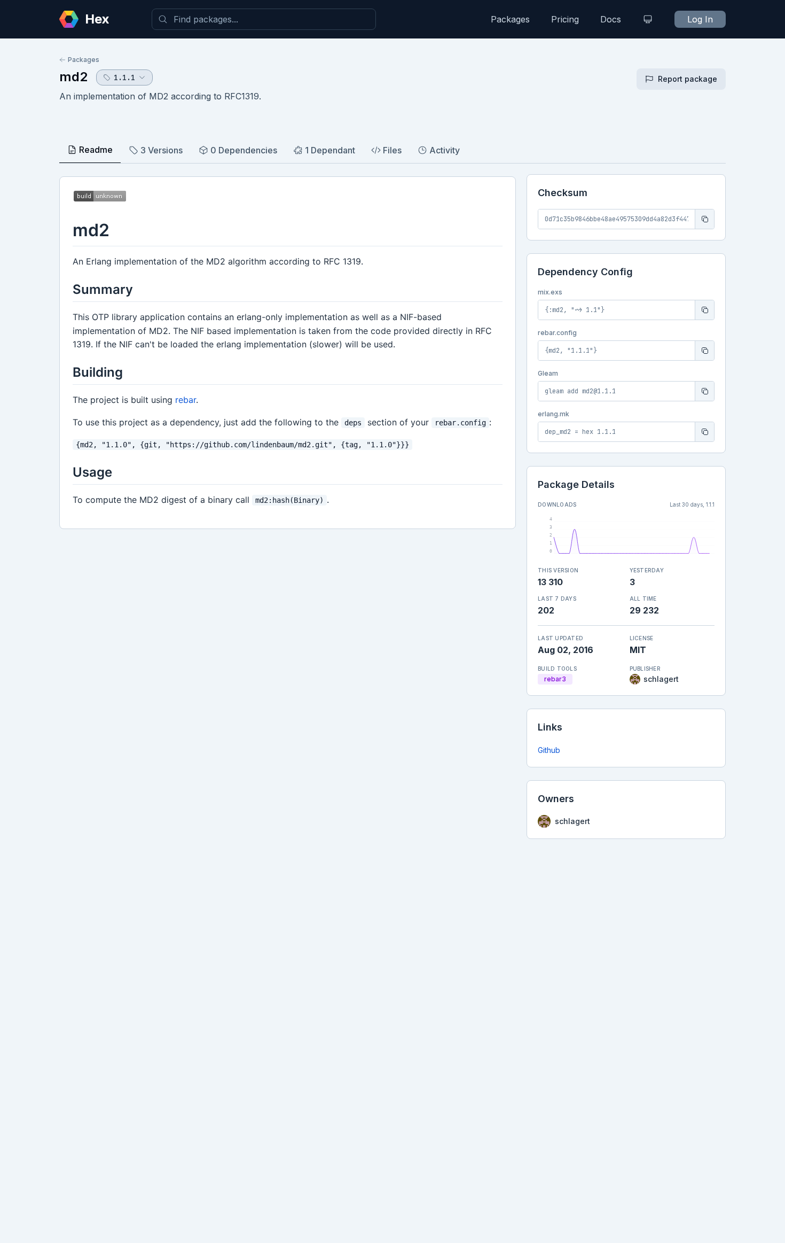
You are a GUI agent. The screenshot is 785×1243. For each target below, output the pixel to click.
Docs (610, 19)
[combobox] (264, 19)
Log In (700, 19)
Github (549, 750)
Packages (510, 19)
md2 (73, 76)
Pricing (565, 19)
